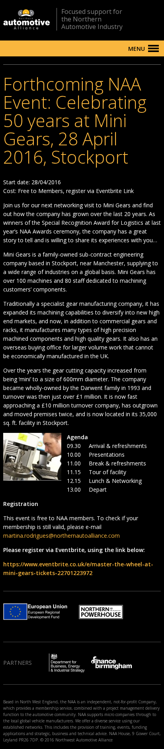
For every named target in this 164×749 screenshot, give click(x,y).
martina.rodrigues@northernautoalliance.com (61, 535)
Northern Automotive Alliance (26, 19)
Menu (136, 48)
